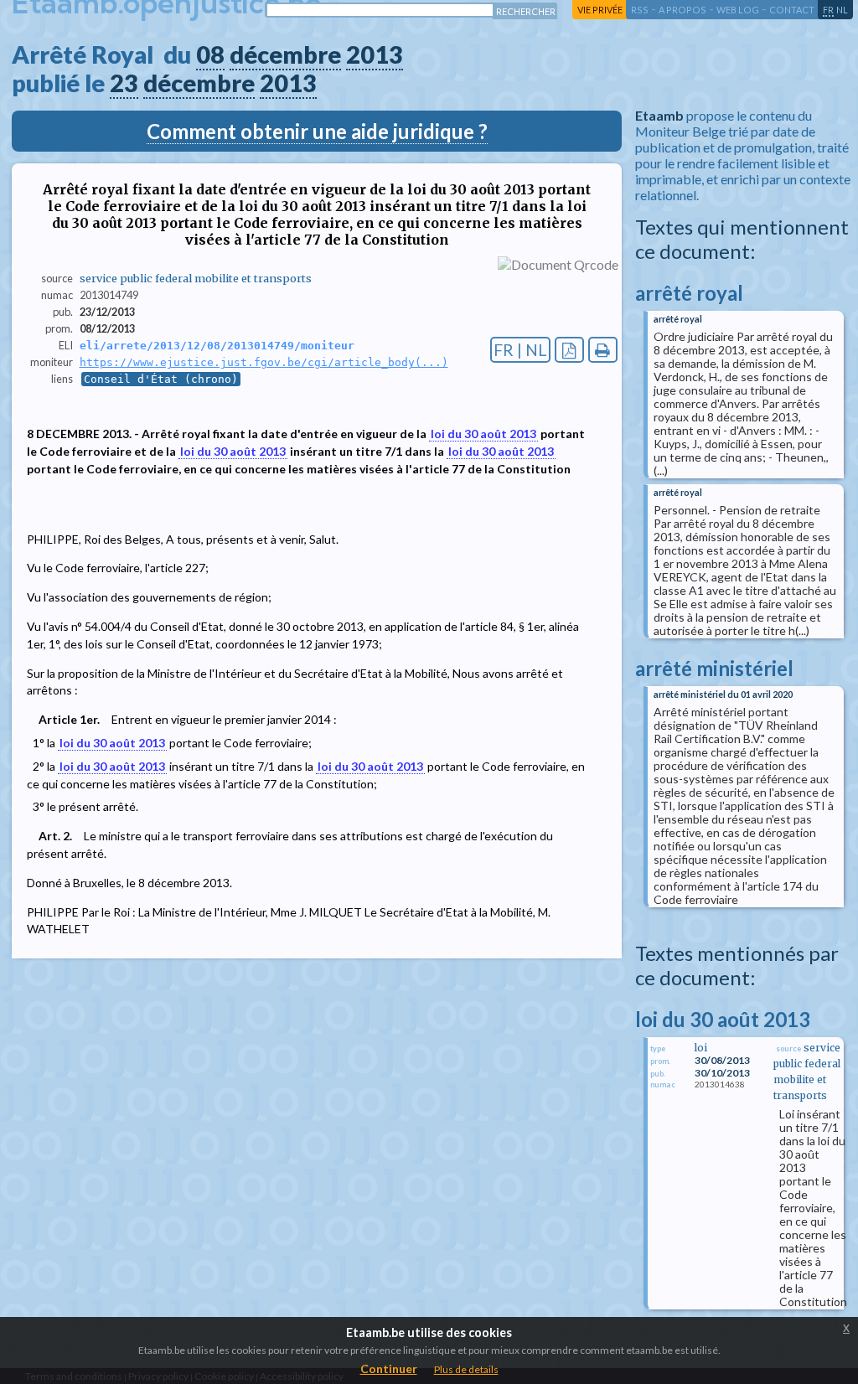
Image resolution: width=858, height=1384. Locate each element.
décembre (285, 54)
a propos (682, 9)
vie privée (600, 9)
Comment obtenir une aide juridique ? (317, 131)
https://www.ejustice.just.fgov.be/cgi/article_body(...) (264, 362)
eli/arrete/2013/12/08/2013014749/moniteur (217, 345)
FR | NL (520, 349)
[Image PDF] (569, 350)
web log (737, 9)
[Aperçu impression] (603, 350)
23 (124, 83)
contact (791, 9)
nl (842, 9)
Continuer (388, 1368)
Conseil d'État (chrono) (161, 379)
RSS (640, 9)
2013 (374, 54)
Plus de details (466, 1369)
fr (828, 9)
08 (210, 54)
